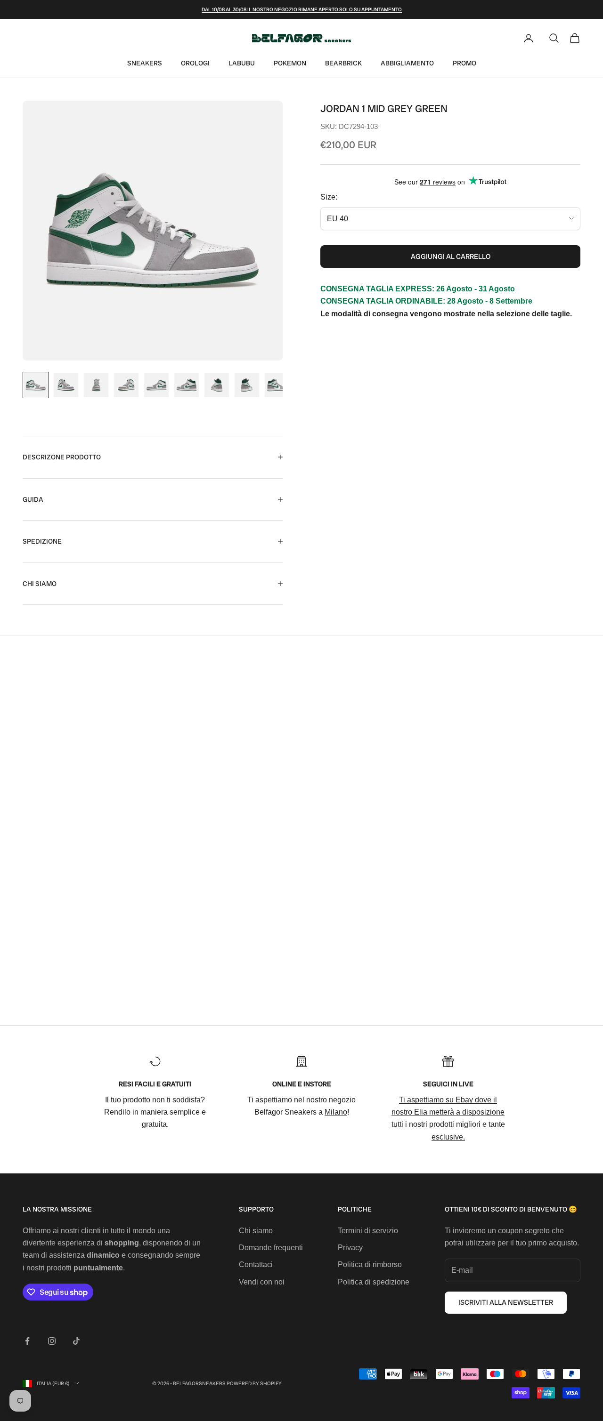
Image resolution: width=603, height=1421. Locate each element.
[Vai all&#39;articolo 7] (217, 385)
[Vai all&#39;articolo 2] (66, 385)
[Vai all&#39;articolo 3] (96, 385)
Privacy (350, 1248)
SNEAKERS (144, 63)
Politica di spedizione (373, 1282)
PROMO (464, 63)
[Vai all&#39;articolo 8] (247, 385)
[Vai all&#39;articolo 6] (186, 385)
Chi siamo (256, 1231)
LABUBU (241, 63)
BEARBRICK (343, 63)
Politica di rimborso (370, 1264)
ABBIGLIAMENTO (407, 63)
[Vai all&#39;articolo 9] (277, 385)
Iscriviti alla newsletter (505, 1302)
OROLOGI (195, 63)
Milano (336, 1112)
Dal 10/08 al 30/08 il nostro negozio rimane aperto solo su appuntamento (302, 9)
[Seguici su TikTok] (76, 1341)
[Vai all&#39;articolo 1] (36, 385)
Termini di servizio (368, 1231)
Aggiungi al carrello (450, 256)
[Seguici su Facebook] (27, 1341)
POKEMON (290, 63)
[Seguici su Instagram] (52, 1341)
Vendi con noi (262, 1282)
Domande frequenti (271, 1248)
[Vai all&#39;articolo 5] (156, 385)
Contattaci (256, 1264)
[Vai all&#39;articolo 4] (126, 385)
